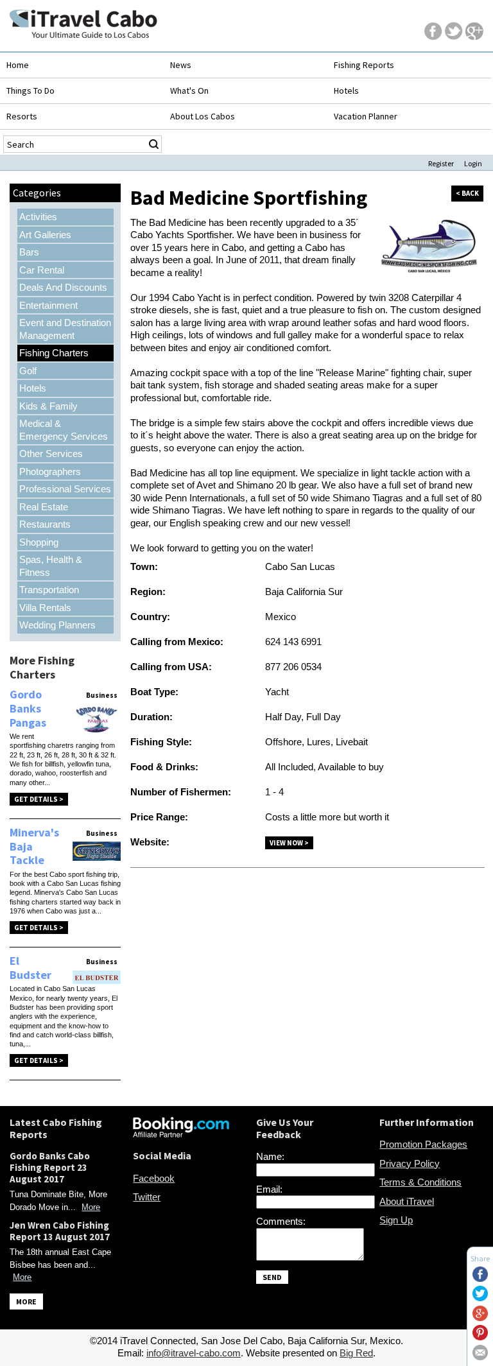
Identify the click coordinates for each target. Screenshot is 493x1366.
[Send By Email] (480, 1356)
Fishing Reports (364, 65)
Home (17, 65)
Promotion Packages (423, 1144)
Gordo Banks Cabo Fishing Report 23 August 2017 (50, 1167)
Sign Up (396, 1220)
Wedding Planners (57, 624)
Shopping (38, 542)
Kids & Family (48, 406)
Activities (38, 216)
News (180, 65)
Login (473, 163)
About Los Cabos (202, 116)
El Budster (30, 967)
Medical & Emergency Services (63, 430)
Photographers (50, 471)
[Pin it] (480, 1336)
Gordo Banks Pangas (28, 708)
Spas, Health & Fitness (50, 566)
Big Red (356, 1352)
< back (467, 193)
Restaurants (45, 524)
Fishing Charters (54, 352)
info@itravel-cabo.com (193, 1352)
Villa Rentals (45, 607)
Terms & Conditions (420, 1182)
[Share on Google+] (480, 1317)
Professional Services (65, 488)
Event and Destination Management (65, 329)
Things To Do (30, 90)
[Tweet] (480, 1297)
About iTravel (406, 1201)
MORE (26, 1301)
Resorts (21, 116)
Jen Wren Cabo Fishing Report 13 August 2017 (60, 1231)
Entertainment (48, 305)
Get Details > (39, 799)
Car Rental (41, 269)
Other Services (51, 453)
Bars (29, 251)
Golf (28, 370)
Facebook (154, 1178)
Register (441, 163)
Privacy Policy (409, 1163)
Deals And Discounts (63, 287)
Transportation (49, 589)
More (91, 1207)
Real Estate (43, 506)
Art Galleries (45, 234)
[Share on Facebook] (480, 1278)
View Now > (289, 842)
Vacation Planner (365, 116)
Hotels (346, 90)
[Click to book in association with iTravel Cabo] (181, 1133)
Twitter (146, 1196)
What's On (189, 90)
